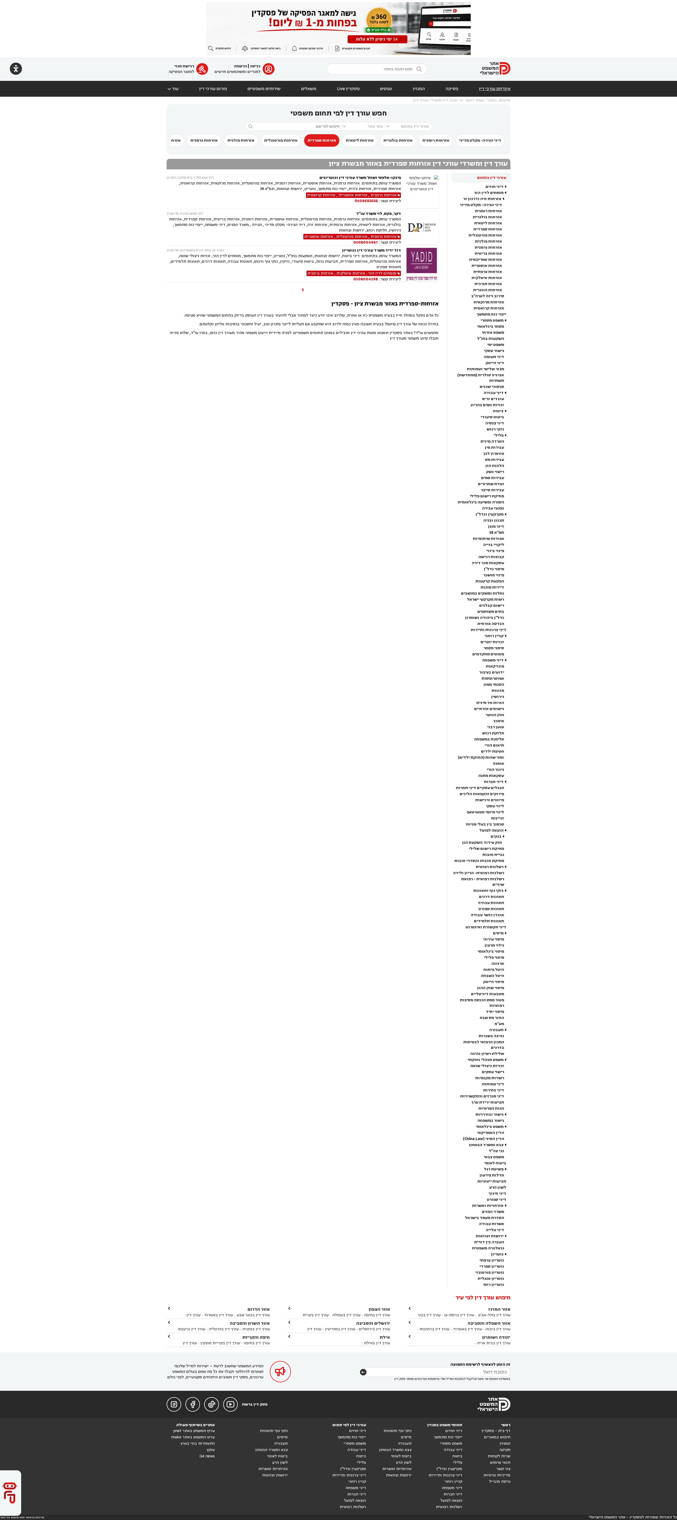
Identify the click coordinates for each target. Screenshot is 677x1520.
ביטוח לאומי (495, 1163)
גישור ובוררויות (489, 1114)
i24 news (207, 1456)
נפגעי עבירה (493, 508)
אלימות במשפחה (489, 739)
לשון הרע (497, 1187)
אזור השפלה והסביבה (489, 1323)
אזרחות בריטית (488, 253)
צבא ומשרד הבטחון (486, 1145)
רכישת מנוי (184, 66)
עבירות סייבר (492, 490)
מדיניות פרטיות (496, 1475)
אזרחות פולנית (240, 140)
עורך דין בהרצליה (224, 1329)
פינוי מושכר (493, 575)
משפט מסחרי (492, 320)
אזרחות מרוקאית (489, 302)
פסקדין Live (348, 89)
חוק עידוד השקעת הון (482, 842)
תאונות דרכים (491, 897)
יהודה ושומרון (496, 1337)
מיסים (498, 933)
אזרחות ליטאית (360, 140)
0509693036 (366, 201)
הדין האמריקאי (490, 1133)
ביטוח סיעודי (492, 417)
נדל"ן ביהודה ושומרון (484, 617)
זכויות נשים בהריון (487, 405)
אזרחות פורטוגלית (281, 140)
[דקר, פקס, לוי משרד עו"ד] (421, 228)
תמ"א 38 (496, 532)
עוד (173, 89)
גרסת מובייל (499, 1481)
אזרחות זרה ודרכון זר (482, 199)
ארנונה (497, 963)
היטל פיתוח (493, 969)
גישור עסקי (494, 351)
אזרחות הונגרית (487, 290)
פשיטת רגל (494, 1169)
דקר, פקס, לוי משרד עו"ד (378, 213)
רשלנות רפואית (490, 867)
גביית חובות (493, 855)
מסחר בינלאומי (490, 326)
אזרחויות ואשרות (488, 1205)
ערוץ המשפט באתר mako (193, 1437)
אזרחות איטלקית (487, 278)
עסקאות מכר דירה (488, 563)
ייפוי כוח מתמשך (491, 314)
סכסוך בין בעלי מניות (485, 824)
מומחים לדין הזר (489, 193)
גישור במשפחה (490, 1120)
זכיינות (497, 818)
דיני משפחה (493, 660)
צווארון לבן (493, 453)
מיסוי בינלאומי (491, 951)
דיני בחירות (493, 1090)
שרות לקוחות (499, 1456)
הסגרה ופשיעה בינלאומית (481, 502)
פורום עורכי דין (213, 89)
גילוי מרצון (494, 945)
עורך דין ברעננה (191, 1329)
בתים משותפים (490, 611)
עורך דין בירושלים (374, 1329)
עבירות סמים (492, 478)
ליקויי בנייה (493, 545)
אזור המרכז (499, 1309)
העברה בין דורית (489, 1242)
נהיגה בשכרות (491, 1036)
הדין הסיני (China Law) (483, 1139)
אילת (384, 1337)
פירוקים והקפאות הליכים (482, 794)
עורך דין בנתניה (256, 1329)
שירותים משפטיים (264, 89)
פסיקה (452, 89)
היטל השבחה (492, 976)
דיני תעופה (494, 357)
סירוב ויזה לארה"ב (487, 296)
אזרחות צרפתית (487, 272)
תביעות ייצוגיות (491, 1181)
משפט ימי (495, 344)
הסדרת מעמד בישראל (484, 1218)
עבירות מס (494, 459)
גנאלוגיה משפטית (488, 1248)
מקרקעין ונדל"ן (489, 514)
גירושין (497, 696)
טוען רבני (495, 727)
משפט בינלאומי (490, 1126)
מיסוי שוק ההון (490, 988)
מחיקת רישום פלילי (487, 496)
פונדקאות (495, 666)
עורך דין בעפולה (345, 1315)
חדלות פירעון (491, 1175)
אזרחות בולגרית (398, 140)
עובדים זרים (493, 399)
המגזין (419, 89)
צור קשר (503, 1469)
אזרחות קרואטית (489, 308)
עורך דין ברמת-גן (459, 1315)
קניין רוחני (494, 636)
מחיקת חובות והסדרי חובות (479, 861)
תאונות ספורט (491, 909)
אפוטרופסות (493, 678)
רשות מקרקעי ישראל (485, 599)
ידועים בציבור (491, 672)
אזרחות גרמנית (204, 140)
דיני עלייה (495, 1230)
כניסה (255, 66)
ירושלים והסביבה (373, 1323)
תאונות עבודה (491, 903)
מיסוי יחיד (495, 1011)
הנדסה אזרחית (490, 624)
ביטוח (498, 411)
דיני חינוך (497, 1193)
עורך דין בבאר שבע (253, 1315)
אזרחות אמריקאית (485, 259)
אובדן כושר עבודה (487, 915)
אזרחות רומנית (435, 140)
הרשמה (240, 66)
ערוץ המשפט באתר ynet (194, 1431)
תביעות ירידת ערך (487, 1102)
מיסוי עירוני (493, 939)
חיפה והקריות (256, 1337)
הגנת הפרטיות (491, 1108)
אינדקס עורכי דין (494, 89)
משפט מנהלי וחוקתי (486, 1060)
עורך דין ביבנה (498, 1329)
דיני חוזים (495, 186)
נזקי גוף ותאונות (488, 890)
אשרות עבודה (491, 1224)
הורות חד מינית (490, 703)
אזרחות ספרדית (322, 140)
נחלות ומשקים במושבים (482, 593)
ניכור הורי (495, 769)
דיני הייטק (495, 363)
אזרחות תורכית (488, 284)
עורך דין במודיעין (340, 1329)
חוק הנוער (495, 715)
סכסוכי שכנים (492, 387)
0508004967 (365, 242)
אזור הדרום (259, 1309)
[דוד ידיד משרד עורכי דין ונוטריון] (421, 265)
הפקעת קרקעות (489, 581)
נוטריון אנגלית (491, 1278)
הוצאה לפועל (491, 830)
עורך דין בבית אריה (493, 1343)
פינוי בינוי (495, 551)
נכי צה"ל (496, 1151)
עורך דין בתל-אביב (494, 1315)
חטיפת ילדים (492, 751)
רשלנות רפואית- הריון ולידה (478, 873)
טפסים (386, 89)
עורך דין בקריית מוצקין (220, 1343)
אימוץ (498, 721)
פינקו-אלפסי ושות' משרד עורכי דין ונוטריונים (360, 177)
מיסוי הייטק (493, 982)
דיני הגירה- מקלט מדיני (480, 140)
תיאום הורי (494, 745)
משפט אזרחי (493, 332)
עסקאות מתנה (491, 775)
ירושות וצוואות (490, 1236)
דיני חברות (494, 782)
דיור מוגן (496, 526)
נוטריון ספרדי (491, 1266)
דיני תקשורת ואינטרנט (485, 927)
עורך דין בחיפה (377, 1315)
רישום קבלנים (491, 605)
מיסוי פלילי (494, 957)
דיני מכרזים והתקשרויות (482, 1096)
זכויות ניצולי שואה (487, 1066)
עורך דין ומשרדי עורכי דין (435, 100)
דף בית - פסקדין (496, 1431)
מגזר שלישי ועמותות (485, 369)
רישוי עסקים (493, 1072)
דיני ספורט (496, 1199)
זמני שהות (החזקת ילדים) (481, 757)
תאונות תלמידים (489, 921)
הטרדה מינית (492, 441)
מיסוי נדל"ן (494, 569)
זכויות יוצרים (492, 642)
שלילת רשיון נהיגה (487, 1053)
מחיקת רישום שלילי (486, 848)
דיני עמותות (493, 1084)
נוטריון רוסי (493, 1284)
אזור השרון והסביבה (250, 1323)
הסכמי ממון (493, 684)
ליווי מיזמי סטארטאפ (485, 812)
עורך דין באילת (377, 1343)
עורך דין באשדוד (467, 1329)
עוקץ (211, 1450)
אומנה (498, 763)
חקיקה (505, 1450)
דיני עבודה (494, 393)
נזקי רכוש (495, 429)
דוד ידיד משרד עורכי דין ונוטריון (371, 250)
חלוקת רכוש (493, 733)
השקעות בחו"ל (490, 338)
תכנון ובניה (493, 520)
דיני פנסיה (494, 423)
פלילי (499, 435)
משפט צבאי (494, 1157)
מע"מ (499, 1024)
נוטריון (497, 1254)
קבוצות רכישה (491, 557)
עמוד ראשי (474, 100)
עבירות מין (494, 447)
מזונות (498, 690)
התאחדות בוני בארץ (198, 1443)
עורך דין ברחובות (434, 1329)
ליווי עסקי (495, 806)
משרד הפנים (493, 1212)
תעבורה (496, 1030)
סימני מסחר (493, 648)
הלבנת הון (494, 466)
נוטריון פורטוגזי (489, 1272)
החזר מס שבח (492, 1018)
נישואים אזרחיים (489, 709)
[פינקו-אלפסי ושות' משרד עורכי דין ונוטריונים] (421, 191)
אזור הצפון (379, 1309)
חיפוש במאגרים (497, 1437)
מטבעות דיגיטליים (487, 994)
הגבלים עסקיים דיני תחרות (480, 788)
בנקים (496, 836)
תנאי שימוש (500, 1462)
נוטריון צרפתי (491, 1260)
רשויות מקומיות (489, 1078)
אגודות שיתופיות (488, 538)
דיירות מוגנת (492, 587)
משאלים (308, 89)
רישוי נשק (495, 472)
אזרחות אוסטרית (487, 265)
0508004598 (365, 279)
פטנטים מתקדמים (488, 654)
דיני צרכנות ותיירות (488, 630)
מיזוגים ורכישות (489, 800)
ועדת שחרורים (491, 484)
